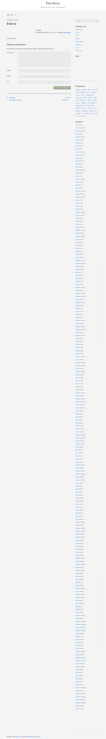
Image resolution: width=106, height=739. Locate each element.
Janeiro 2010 (79, 432)
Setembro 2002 (79, 666)
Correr (77, 32)
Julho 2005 (78, 576)
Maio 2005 (78, 582)
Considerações (79, 29)
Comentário (11, 52)
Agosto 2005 (79, 573)
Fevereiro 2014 (79, 287)
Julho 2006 (78, 543)
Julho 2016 (78, 221)
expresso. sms (79, 105)
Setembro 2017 (79, 197)
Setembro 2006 (79, 537)
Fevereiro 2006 (79, 558)
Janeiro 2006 (79, 561)
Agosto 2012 (79, 338)
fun (93, 105)
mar (85, 108)
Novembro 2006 (80, 531)
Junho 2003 (78, 639)
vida (83, 116)
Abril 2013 (78, 314)
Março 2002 (78, 684)
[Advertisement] (87, 71)
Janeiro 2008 (79, 501)
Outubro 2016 (79, 215)
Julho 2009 (78, 450)
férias (77, 108)
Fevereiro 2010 (79, 429)
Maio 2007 (78, 513)
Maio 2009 (78, 456)
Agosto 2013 (79, 305)
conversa (78, 97)
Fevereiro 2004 (79, 615)
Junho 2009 (78, 453)
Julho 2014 (78, 272)
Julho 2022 (78, 143)
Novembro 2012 (80, 329)
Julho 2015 (78, 242)
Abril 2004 (78, 609)
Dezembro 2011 (79, 362)
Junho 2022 (78, 146)
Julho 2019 (78, 173)
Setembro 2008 (79, 480)
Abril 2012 (78, 350)
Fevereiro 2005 (79, 588)
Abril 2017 (78, 206)
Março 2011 (78, 389)
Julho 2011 (78, 377)
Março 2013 (78, 317)
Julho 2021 (78, 158)
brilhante (82, 92)
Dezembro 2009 (79, 435)
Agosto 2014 (79, 269)
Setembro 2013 (79, 302)
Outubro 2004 (79, 597)
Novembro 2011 (80, 365)
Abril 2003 (78, 645)
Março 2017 (78, 209)
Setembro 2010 (79, 408)
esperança (83, 103)
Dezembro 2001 (79, 693)
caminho (93, 92)
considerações (89, 95)
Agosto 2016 (79, 218)
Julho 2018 (78, 185)
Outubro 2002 (79, 663)
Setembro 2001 (79, 702)
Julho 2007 (78, 507)
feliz (86, 105)
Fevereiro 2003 (79, 651)
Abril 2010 (78, 423)
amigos (84, 89)
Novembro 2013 (80, 296)
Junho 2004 (78, 603)
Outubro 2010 (79, 405)
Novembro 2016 (80, 212)
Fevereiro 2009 (79, 465)
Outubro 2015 (79, 233)
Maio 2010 (78, 420)
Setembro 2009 (79, 444)
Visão (14, 38)
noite (94, 108)
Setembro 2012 (79, 335)
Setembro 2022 (79, 137)
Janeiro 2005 (79, 591)
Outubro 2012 (79, 332)
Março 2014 (78, 284)
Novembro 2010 (80, 402)
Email (9, 76)
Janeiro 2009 (79, 468)
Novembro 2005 (80, 564)
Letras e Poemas (80, 41)
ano (93, 89)
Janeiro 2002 (79, 690)
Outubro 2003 (79, 627)
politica (92, 111)
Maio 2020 (78, 167)
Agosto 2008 (79, 483)
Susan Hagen (67, 32)
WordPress (30, 736)
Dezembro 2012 (79, 326)
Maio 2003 (78, 642)
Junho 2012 (78, 344)
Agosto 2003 (79, 633)
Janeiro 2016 (79, 227)
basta (77, 92)
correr (89, 97)
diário (89, 100)
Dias (77, 35)
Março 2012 (78, 353)
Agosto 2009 (79, 447)
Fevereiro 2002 (79, 687)
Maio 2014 (78, 278)
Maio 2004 (78, 606)
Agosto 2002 (79, 669)
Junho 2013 (78, 311)
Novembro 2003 (80, 624)
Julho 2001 (78, 709)
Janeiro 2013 (79, 323)
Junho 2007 (78, 510)
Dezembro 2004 (79, 594)
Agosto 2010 (79, 411)
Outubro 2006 (79, 534)
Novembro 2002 (80, 660)
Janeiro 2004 (79, 618)
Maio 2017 (78, 203)
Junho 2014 (78, 275)
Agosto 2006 (79, 540)
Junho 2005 (78, 579)
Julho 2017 (78, 200)
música (89, 108)
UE (77, 116)
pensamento (85, 111)
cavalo (77, 95)
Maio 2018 (78, 188)
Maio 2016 (78, 224)
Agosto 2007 (79, 504)
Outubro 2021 (79, 155)
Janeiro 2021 (79, 161)
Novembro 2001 (80, 697)
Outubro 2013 (79, 299)
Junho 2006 (78, 546)
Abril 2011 (78, 386)
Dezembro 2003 (79, 621)
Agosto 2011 (79, 374)
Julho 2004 (78, 600)
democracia (83, 100)
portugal (78, 113)
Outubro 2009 (79, 441)
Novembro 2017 (80, 191)
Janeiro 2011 (79, 396)
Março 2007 (78, 519)
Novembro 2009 (80, 438)
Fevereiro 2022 (79, 152)
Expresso (78, 38)
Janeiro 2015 (79, 257)
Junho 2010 (78, 417)
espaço (78, 103)
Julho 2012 (78, 341)
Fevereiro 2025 (79, 128)
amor (89, 89)
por (96, 111)
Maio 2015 (78, 248)
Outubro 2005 (79, 567)
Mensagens (78, 44)
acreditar (78, 89)
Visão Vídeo (79, 50)
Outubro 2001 (79, 699)
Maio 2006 (78, 549)
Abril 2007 (78, 516)
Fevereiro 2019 (79, 179)
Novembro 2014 (80, 263)
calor (88, 92)
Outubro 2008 (79, 477)
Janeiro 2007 (79, 525)
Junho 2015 (78, 245)
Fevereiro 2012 (79, 356)
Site (8, 81)
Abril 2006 (78, 552)
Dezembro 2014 (79, 260)
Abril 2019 (78, 176)
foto (90, 105)
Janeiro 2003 (79, 654)
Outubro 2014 (79, 266)
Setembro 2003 (79, 630)
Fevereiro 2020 (79, 170)
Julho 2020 (78, 164)
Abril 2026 (78, 125)
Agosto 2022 (79, 140)
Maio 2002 (78, 678)
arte (96, 89)
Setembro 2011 (79, 371)
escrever (94, 100)
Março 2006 (78, 555)
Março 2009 (78, 462)
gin (81, 108)
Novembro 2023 (80, 131)
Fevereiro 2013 (79, 320)
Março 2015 (78, 254)
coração (84, 97)
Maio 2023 (78, 134)
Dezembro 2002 (79, 657)
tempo (86, 113)
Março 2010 (78, 426)
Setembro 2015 (79, 236)
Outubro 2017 (79, 194)
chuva (82, 95)
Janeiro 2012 (79, 359)
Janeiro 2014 (79, 290)
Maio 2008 (78, 492)
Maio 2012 (78, 347)
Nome (9, 70)
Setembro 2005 (79, 570)
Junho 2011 (78, 380)
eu (88, 103)
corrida (95, 97)
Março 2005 (78, 585)
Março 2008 (78, 498)
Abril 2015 (78, 251)
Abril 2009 (78, 459)
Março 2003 (78, 648)
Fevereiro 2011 (79, 393)
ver (80, 116)
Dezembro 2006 (79, 528)
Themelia (37, 736)
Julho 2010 (78, 414)
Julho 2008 (78, 486)
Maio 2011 (78, 383)
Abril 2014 (78, 281)
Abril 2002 (78, 681)
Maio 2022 (78, 149)
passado (78, 111)
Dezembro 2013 (79, 293)
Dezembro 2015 (79, 230)
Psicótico (18, 736)
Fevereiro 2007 (79, 522)
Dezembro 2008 (79, 471)
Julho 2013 (78, 308)
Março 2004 (78, 612)
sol (83, 113)
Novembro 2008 (80, 474)
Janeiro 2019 (79, 182)
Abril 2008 (78, 495)
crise (77, 100)
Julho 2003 (78, 636)
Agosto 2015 (79, 239)
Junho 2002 (78, 675)
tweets (91, 113)
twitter (96, 113)
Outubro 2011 (79, 368)
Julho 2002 (78, 672)
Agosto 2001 (79, 706)
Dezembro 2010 (79, 399)
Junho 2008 (78, 489)
